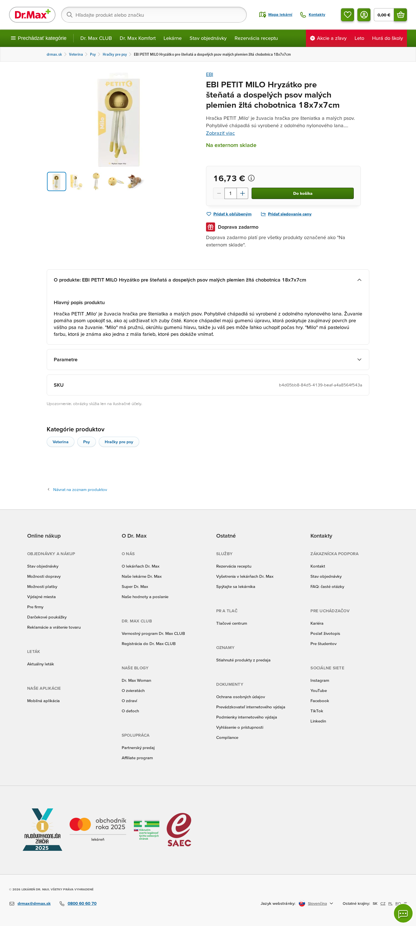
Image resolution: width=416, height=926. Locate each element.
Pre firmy (35, 606)
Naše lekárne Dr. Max (142, 576)
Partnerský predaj (138, 747)
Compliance (227, 737)
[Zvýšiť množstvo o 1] (242, 193)
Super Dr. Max (135, 586)
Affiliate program (137, 757)
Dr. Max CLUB (96, 38)
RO (398, 903)
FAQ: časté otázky (327, 586)
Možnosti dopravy (44, 576)
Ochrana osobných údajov (240, 696)
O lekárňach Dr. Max (140, 566)
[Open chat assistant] (403, 913)
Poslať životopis (325, 633)
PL (390, 903)
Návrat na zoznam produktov (80, 489)
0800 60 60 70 (82, 903)
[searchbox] (154, 15)
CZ (382, 903)
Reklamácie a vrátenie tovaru (54, 627)
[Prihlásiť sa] (363, 14)
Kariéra (316, 623)
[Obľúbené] (347, 14)
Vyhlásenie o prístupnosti (239, 727)
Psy (86, 441)
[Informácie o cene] (251, 178)
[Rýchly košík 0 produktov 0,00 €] (400, 14)
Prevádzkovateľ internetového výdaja (250, 706)
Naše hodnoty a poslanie (145, 596)
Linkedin (318, 721)
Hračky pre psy (119, 441)
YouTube (318, 690)
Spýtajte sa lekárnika (235, 586)
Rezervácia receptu (256, 38)
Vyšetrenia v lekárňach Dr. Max (244, 576)
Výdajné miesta (41, 596)
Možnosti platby (42, 586)
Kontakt (317, 566)
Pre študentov (323, 643)
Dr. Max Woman (136, 680)
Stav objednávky (208, 38)
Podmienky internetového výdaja (246, 717)
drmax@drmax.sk (34, 903)
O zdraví (129, 700)
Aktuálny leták (40, 663)
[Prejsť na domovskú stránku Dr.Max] (32, 15)
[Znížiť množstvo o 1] (218, 193)
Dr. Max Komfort (138, 38)
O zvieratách (133, 690)
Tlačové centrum (231, 623)
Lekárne (173, 38)
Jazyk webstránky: (278, 903)
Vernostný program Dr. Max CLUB (153, 633)
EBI (209, 74)
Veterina (60, 441)
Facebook (319, 700)
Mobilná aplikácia (43, 700)
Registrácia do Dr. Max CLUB (149, 643)
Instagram (319, 680)
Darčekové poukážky (47, 617)
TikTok (316, 710)
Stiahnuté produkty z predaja (243, 659)
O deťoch (130, 710)
